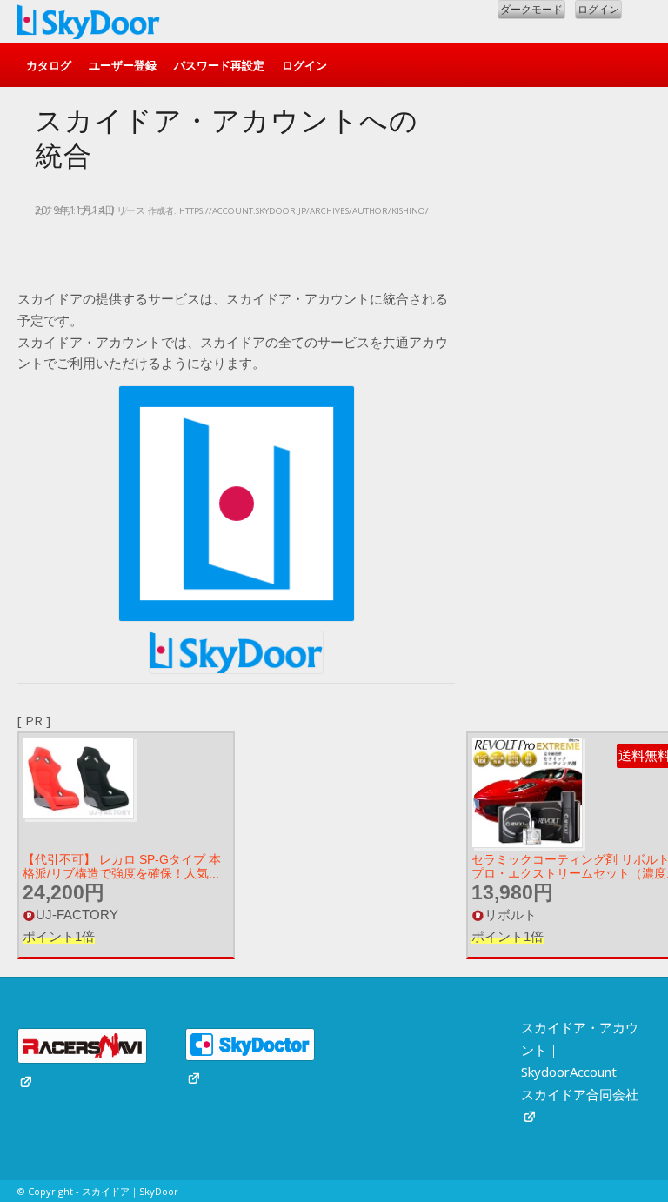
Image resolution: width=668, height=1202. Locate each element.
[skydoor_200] (88, 26)
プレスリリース (111, 210)
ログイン (598, 9)
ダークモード (531, 9)
